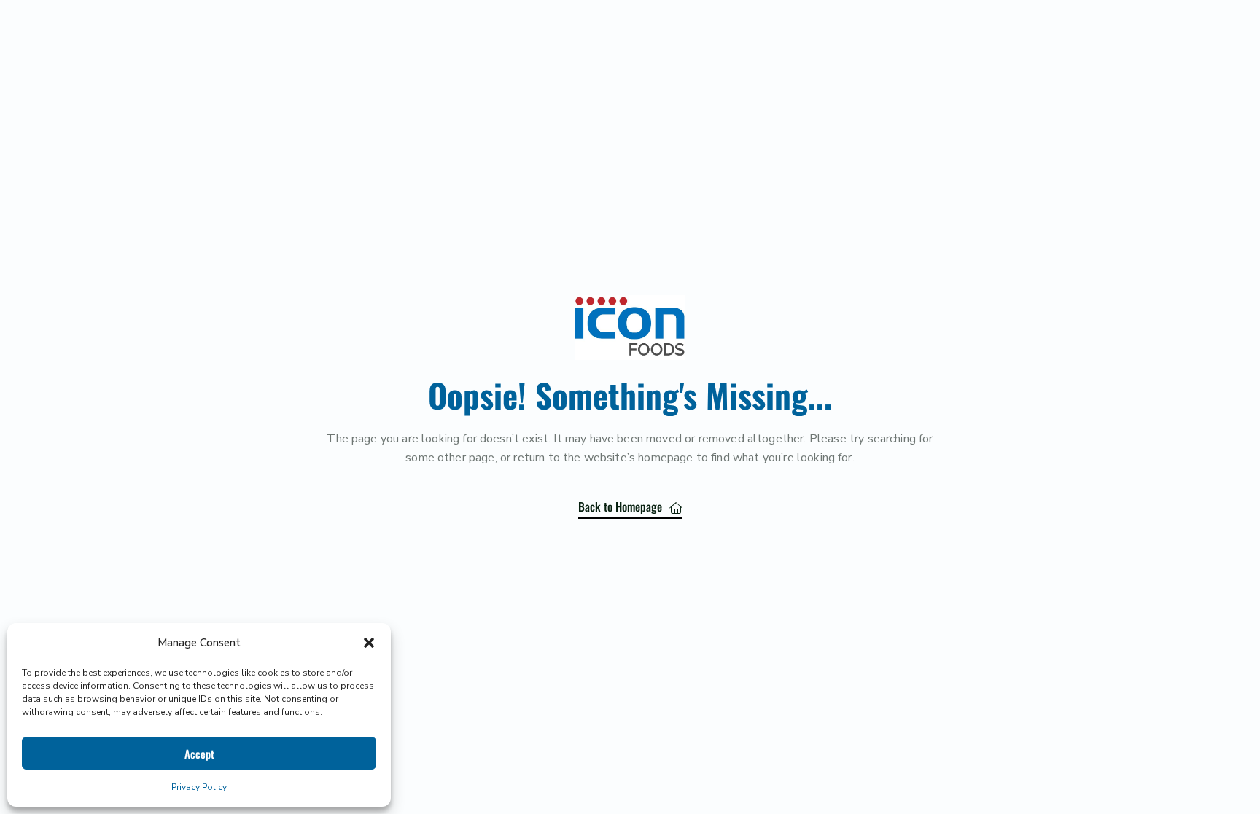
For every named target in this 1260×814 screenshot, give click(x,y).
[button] (369, 642)
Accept (199, 753)
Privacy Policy (199, 787)
